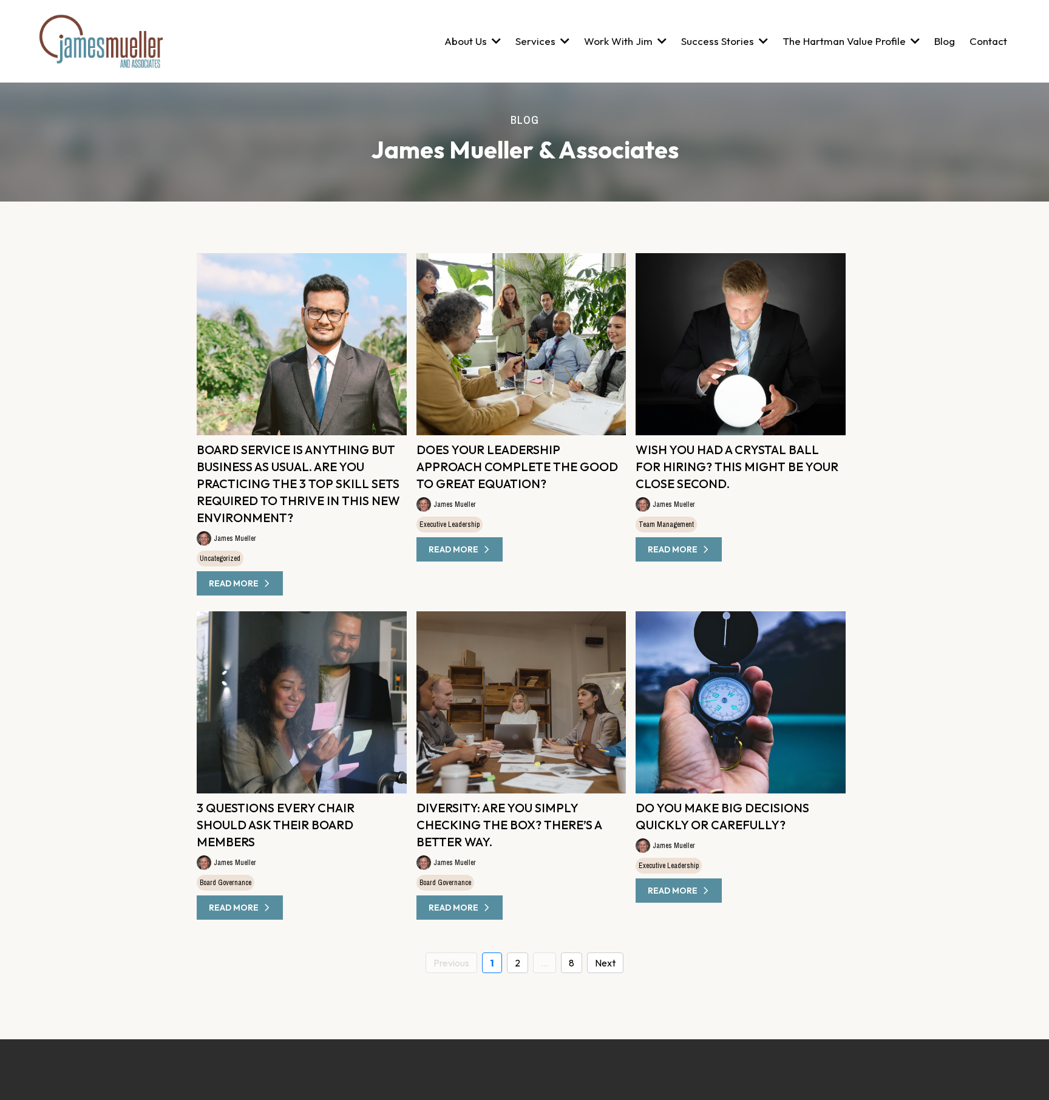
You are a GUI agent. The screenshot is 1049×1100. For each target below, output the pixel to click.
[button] (914, 41)
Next (605, 963)
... (544, 963)
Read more (234, 583)
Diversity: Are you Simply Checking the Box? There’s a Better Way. (509, 824)
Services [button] (536, 41)
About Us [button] (466, 41)
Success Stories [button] (718, 41)
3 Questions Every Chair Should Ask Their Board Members (276, 824)
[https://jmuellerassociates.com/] (100, 41)
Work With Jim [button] (619, 41)
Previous (451, 963)
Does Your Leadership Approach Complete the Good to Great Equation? (517, 466)
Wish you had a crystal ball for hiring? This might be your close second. (737, 466)
